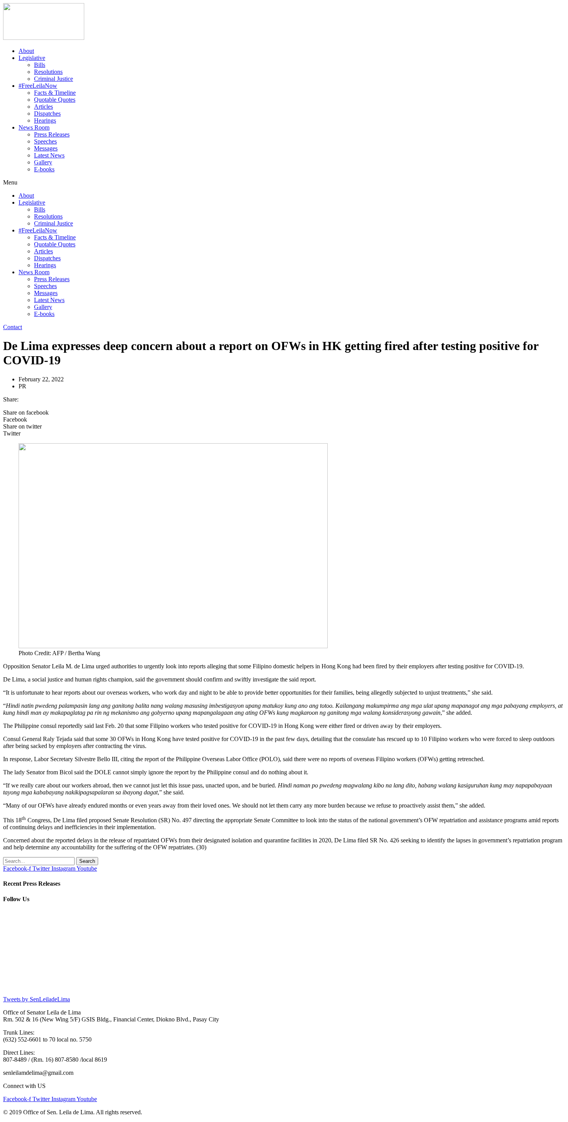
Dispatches (47, 113)
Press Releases (52, 134)
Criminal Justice (53, 78)
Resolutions (48, 71)
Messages (46, 148)
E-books (44, 169)
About (26, 51)
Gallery (43, 162)
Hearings (45, 120)
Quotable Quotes (54, 99)
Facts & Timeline (55, 92)
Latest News (49, 155)
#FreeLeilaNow (38, 85)
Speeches (45, 141)
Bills (39, 64)
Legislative (32, 58)
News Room (34, 127)
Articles (43, 106)
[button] (284, 182)
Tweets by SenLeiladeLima (36, 999)
